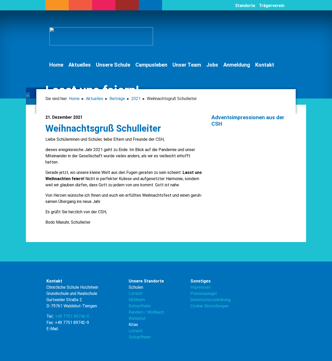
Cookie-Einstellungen (209, 305)
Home (56, 65)
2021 (136, 98)
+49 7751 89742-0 (72, 316)
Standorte (245, 5)
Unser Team (186, 65)
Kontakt (264, 65)
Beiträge (117, 98)
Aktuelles (79, 65)
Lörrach (135, 293)
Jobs (212, 65)
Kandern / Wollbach (146, 312)
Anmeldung (236, 65)
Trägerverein (271, 5)
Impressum (200, 287)
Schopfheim (140, 305)
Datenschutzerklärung (210, 299)
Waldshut (137, 318)
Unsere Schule (113, 65)
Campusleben (151, 65)
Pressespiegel (203, 293)
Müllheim (137, 299)
